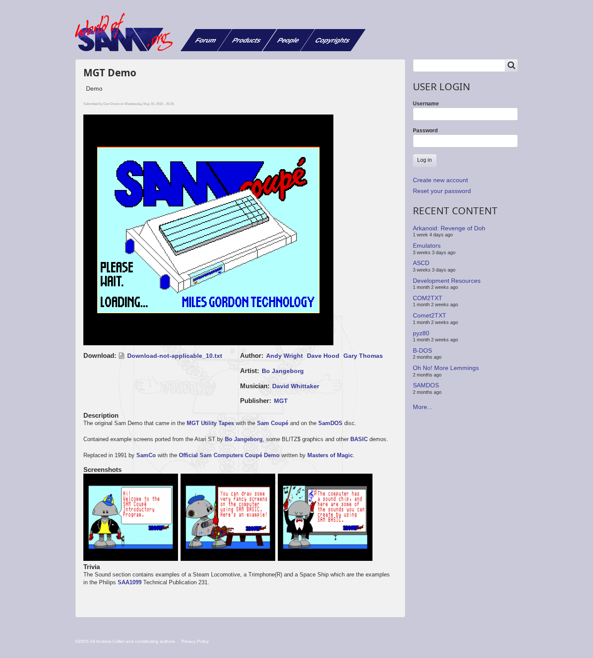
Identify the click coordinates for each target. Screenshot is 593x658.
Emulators (427, 245)
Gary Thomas (363, 355)
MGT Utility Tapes (210, 423)
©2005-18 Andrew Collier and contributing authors (125, 641)
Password (425, 131)
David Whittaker (295, 386)
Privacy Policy (195, 641)
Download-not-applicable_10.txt (174, 355)
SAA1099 (130, 582)
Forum (206, 40)
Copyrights (332, 40)
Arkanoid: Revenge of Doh (449, 228)
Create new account (440, 180)
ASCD (421, 262)
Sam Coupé (272, 423)
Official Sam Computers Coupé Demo (229, 455)
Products (247, 40)
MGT (281, 400)
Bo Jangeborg (283, 370)
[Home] (127, 32)
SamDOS (330, 423)
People (288, 40)
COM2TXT (427, 298)
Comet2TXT (429, 315)
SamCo (146, 455)
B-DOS (422, 350)
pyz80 (421, 332)
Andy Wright (284, 355)
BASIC (359, 439)
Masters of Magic (330, 455)
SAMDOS (426, 385)
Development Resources (447, 280)
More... (422, 406)
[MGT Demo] (132, 517)
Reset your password (442, 190)
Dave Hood (323, 355)
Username (426, 104)
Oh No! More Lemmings (446, 367)
